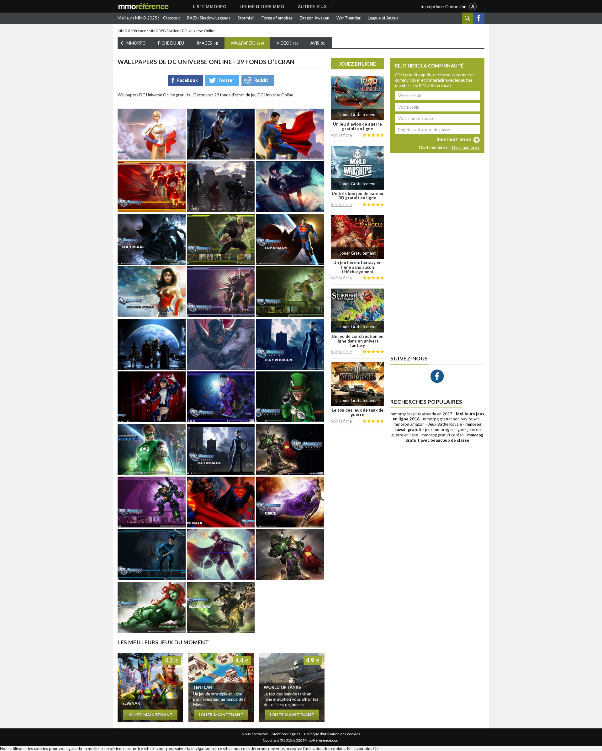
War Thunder (348, 17)
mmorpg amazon (409, 424)
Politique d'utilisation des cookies (332, 734)
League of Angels (383, 17)
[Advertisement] (357, 528)
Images (207, 43)
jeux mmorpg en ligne (444, 429)
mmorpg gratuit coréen (442, 434)
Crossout (171, 17)
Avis (317, 43)
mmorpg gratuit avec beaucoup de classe (444, 437)
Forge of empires (277, 17)
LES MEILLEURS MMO (262, 6)
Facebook (478, 18)
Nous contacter (255, 734)
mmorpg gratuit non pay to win (451, 418)
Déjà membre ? (466, 147)
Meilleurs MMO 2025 (137, 17)
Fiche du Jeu (171, 43)
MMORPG (157, 30)
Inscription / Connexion (443, 6)
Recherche (467, 18)
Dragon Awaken (314, 17)
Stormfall (246, 17)
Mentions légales (286, 734)
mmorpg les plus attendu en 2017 (421, 413)
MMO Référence (132, 30)
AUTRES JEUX (312, 6)
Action (173, 30)
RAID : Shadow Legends (208, 17)
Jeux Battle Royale (445, 424)
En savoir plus (359, 748)
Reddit (261, 80)
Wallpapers (247, 43)
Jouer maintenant (150, 714)
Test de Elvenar (150, 687)
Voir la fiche (341, 135)
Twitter (226, 80)
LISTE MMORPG (209, 6)
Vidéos (287, 43)
